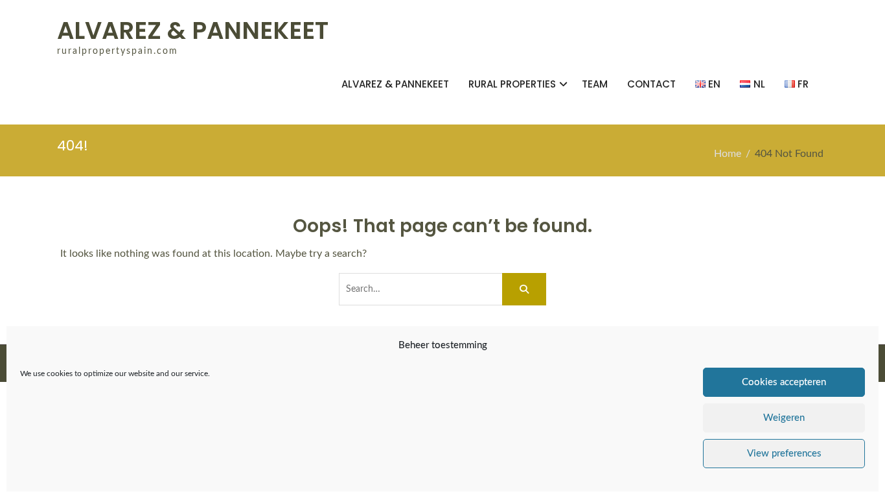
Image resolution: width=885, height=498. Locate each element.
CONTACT (651, 84)
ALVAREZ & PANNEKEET (192, 30)
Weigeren (784, 418)
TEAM (595, 84)
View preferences (784, 453)
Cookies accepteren (784, 382)
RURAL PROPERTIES (512, 84)
